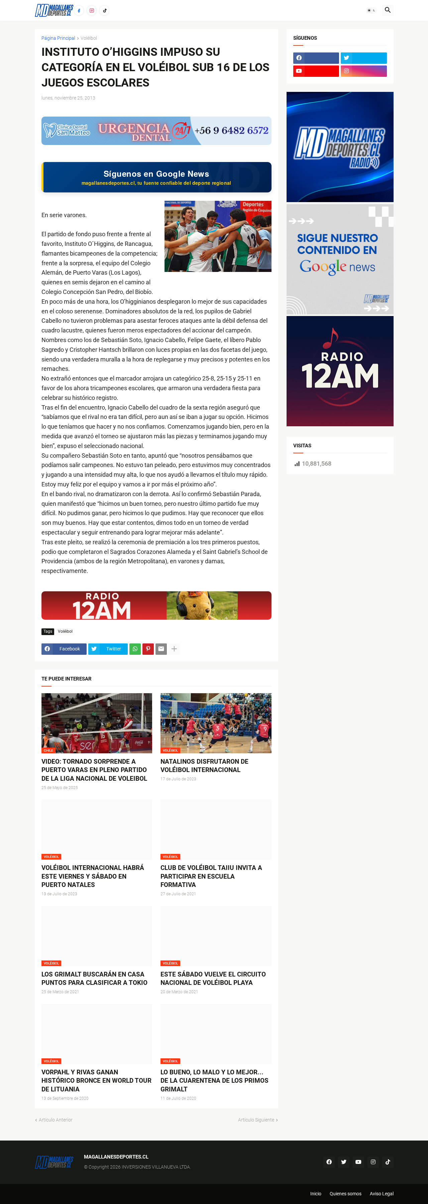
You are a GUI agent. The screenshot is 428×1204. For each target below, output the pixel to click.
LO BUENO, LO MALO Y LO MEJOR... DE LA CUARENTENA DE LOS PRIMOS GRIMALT (214, 1080)
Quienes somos (345, 1193)
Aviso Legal (382, 1193)
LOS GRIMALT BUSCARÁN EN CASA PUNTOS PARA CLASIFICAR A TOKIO (94, 978)
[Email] (161, 649)
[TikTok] (104, 10)
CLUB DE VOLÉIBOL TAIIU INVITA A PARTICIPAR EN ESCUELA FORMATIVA (211, 876)
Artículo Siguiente (256, 1119)
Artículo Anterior (56, 1119)
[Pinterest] (148, 649)
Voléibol (89, 38)
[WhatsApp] (135, 649)
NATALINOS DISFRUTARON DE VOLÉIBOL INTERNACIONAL (204, 766)
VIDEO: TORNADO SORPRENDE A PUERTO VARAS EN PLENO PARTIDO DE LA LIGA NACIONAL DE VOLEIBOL (94, 770)
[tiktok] (388, 1162)
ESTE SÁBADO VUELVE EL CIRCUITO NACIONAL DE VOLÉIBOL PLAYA (213, 978)
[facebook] (316, 58)
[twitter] (364, 58)
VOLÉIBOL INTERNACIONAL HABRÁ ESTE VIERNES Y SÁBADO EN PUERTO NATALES (92, 876)
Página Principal (58, 38)
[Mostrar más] (174, 649)
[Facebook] (79, 10)
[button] (371, 10)
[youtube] (316, 71)
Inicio (315, 1193)
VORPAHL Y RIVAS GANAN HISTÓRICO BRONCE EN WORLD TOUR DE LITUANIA (96, 1080)
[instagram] (364, 71)
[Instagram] (92, 10)
